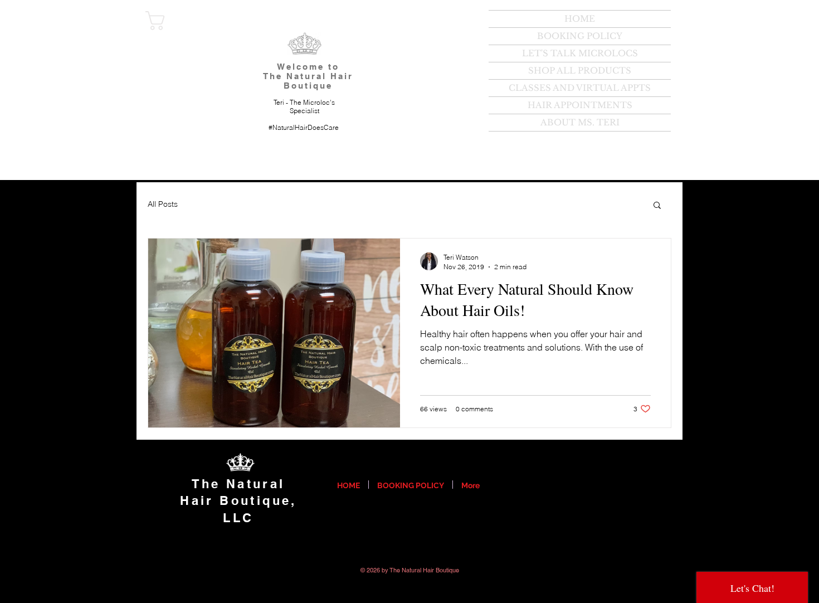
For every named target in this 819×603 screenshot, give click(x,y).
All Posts (163, 204)
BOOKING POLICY (579, 36)
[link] (181, 20)
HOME (579, 18)
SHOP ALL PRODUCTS (579, 70)
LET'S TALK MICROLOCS (580, 53)
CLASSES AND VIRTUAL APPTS (580, 87)
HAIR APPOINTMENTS (580, 105)
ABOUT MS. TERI (580, 122)
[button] (657, 206)
